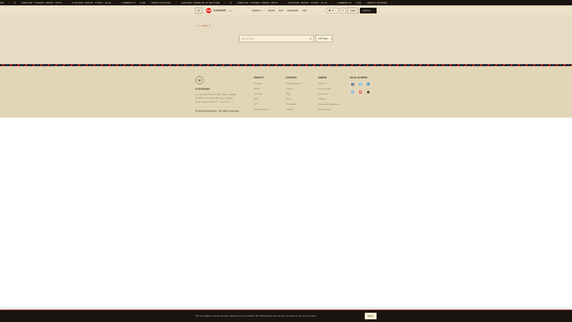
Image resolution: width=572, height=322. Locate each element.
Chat (305, 10)
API (256, 104)
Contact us (323, 93)
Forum (289, 88)
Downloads (291, 104)
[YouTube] (360, 92)
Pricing (271, 10)
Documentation (293, 83)
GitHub (289, 109)
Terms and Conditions (328, 104)
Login (352, 10)
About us (322, 83)
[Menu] (198, 10)
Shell (256, 98)
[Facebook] (353, 84)
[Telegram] (353, 92)
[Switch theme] (343, 10)
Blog (281, 10)
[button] (332, 10)
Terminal (258, 93)
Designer (258, 83)
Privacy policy (324, 88)
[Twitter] (360, 84)
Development (293, 10)
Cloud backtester (262, 109)
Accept (371, 316)
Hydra (257, 88)
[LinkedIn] (368, 84)
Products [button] (256, 10)
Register (368, 10)
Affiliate (322, 98)
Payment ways (324, 109)
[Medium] (368, 92)
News (288, 98)
